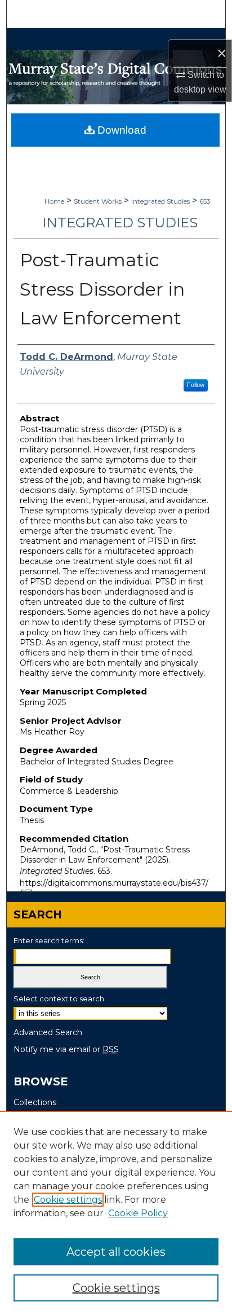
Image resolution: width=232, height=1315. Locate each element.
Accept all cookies (116, 1252)
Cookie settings (68, 1199)
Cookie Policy (138, 1213)
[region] (116, 1213)
